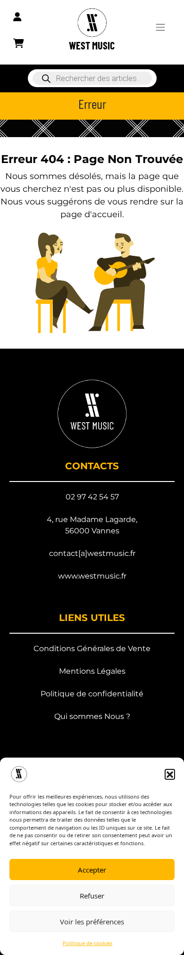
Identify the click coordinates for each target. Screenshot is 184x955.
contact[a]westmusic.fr (92, 553)
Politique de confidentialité (92, 693)
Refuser (92, 895)
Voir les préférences (92, 921)
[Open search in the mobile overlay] (92, 78)
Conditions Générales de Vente (92, 648)
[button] (170, 774)
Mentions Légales (92, 671)
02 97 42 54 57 (92, 496)
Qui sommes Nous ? (92, 716)
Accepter (92, 869)
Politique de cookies (87, 943)
